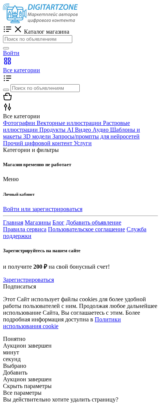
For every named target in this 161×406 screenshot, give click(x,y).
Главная (13, 222)
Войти (11, 53)
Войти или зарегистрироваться (42, 209)
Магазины (38, 222)
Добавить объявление (93, 222)
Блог (58, 222)
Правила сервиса (24, 229)
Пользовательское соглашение (86, 229)
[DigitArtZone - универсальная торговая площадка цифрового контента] (40, 21)
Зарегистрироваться (28, 280)
